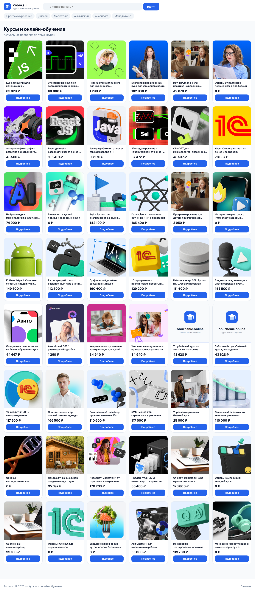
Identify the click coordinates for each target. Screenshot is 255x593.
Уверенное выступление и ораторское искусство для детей (147, 349)
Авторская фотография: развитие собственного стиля (20, 151)
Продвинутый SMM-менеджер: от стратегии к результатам (147, 481)
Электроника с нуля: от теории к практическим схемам (62, 86)
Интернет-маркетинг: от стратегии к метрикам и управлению (105, 481)
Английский (81, 16)
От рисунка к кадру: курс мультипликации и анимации (188, 481)
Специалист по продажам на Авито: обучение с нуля (22, 348)
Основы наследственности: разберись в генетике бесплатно (19, 482)
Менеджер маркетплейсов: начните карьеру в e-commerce (232, 547)
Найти (151, 6)
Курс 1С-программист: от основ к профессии (230, 150)
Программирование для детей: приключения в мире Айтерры (187, 217)
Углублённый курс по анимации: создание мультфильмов (186, 349)
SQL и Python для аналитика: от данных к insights (104, 217)
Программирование (19, 16)
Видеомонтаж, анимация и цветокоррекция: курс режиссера (231, 283)
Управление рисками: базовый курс (186, 414)
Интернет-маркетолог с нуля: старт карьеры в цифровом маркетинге (229, 217)
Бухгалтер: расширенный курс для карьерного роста (147, 84)
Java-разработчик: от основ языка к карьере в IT (106, 150)
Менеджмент (123, 16)
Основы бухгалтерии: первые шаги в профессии (231, 84)
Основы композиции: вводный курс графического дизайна (229, 481)
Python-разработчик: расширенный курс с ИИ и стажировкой (64, 283)
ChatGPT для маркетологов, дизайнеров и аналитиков (189, 151)
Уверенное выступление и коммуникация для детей (106, 348)
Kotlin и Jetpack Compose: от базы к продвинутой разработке (21, 283)
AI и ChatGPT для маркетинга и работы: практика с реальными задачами (145, 548)
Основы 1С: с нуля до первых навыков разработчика (61, 547)
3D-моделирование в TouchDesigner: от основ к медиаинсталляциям (147, 151)
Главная (246, 586)
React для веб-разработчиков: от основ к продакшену (64, 151)
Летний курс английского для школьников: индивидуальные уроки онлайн (105, 87)
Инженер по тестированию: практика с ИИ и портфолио (189, 547)
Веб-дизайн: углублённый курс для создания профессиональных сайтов (231, 349)
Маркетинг (61, 16)
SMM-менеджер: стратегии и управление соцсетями (146, 415)
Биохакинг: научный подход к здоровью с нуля (64, 216)
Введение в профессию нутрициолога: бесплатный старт (106, 547)
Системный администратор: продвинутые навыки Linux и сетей (22, 548)
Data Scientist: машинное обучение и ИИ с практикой (148, 216)
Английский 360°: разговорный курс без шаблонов (61, 349)
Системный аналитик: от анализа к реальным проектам (230, 415)
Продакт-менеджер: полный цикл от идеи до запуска (62, 415)
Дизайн (43, 16)
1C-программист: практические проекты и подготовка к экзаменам (146, 283)
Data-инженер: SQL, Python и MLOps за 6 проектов (189, 282)
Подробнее (23, 97)
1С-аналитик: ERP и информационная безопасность (17, 415)
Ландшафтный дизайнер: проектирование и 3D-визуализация (105, 415)
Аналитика (101, 16)
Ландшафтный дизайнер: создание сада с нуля (63, 479)
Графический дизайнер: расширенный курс (104, 282)
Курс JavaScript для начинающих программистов (18, 86)
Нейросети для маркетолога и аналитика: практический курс (22, 217)
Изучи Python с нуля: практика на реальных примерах (186, 86)
